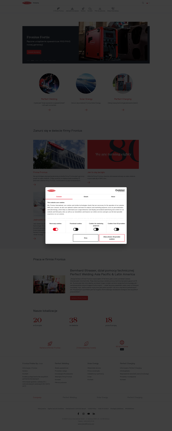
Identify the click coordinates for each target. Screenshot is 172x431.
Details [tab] (86, 196)
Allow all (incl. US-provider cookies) (111, 238)
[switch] (75, 229)
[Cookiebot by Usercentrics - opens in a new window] (117, 190)
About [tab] (113, 196)
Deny (85, 238)
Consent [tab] (59, 196)
